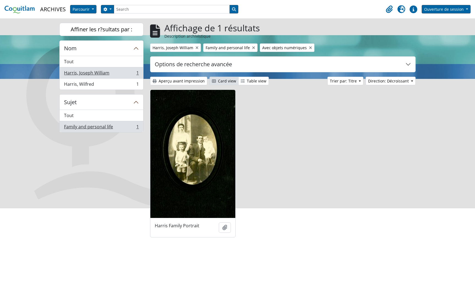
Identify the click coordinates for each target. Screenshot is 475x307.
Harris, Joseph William (101, 74)
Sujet (70, 102)
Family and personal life (101, 128)
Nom (70, 48)
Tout (69, 62)
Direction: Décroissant (389, 81)
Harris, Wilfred (101, 85)
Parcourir (82, 9)
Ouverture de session (444, 9)
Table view (256, 81)
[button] (389, 9)
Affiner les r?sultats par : (101, 29)
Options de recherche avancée (193, 64)
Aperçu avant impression (181, 81)
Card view (226, 81)
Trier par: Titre (344, 81)
